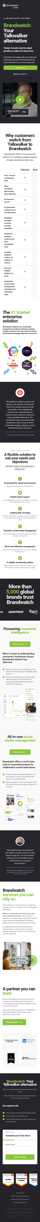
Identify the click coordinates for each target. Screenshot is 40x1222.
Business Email (10, 1144)
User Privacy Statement (20, 1196)
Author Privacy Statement (20, 1199)
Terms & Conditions (20, 1202)
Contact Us (20, 1193)
